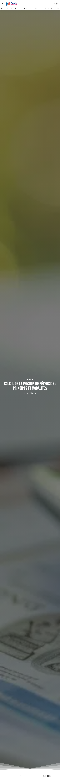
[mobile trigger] (3, 3)
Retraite (30, 380)
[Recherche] (53, 3)
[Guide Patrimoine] (11, 3)
